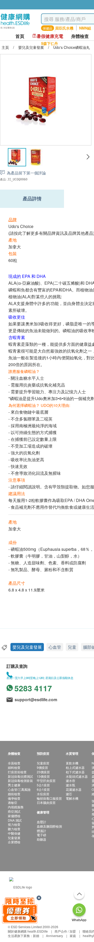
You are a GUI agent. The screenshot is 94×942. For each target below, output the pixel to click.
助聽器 (41, 839)
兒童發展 (14, 837)
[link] (20, 886)
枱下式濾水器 (75, 772)
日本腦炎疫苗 (46, 802)
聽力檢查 (14, 829)
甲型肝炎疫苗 (46, 780)
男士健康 (14, 785)
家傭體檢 (14, 816)
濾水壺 (70, 780)
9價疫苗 (42, 767)
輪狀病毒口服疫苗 (49, 798)
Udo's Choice (20, 226)
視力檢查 (14, 824)
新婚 (36, 935)
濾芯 (69, 794)
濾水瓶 (70, 785)
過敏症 (12, 802)
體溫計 (41, 830)
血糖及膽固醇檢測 (49, 826)
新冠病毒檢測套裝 (20, 780)
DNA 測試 (15, 820)
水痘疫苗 (43, 794)
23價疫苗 (43, 772)
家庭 (73, 935)
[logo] (15, 28)
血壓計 (41, 822)
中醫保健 (14, 833)
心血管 (55, 647)
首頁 (19, 36)
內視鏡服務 (16, 807)
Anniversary (54, 935)
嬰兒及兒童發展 (27, 647)
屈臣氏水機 (64, 28)
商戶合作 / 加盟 (65, 931)
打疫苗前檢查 (17, 772)
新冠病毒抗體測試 (20, 776)
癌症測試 (14, 811)
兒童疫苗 (43, 763)
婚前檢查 (14, 794)
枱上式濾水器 (75, 767)
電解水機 (72, 798)
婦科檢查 (14, 767)
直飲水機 (72, 763)
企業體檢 (14, 842)
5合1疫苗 (43, 785)
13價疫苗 (43, 776)
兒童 (72, 647)
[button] (87, 157)
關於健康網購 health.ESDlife (28, 931)
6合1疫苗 (43, 789)
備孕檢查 (14, 798)
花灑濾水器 (73, 789)
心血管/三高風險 (19, 789)
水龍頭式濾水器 (77, 776)
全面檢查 (14, 763)
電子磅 (41, 835)
